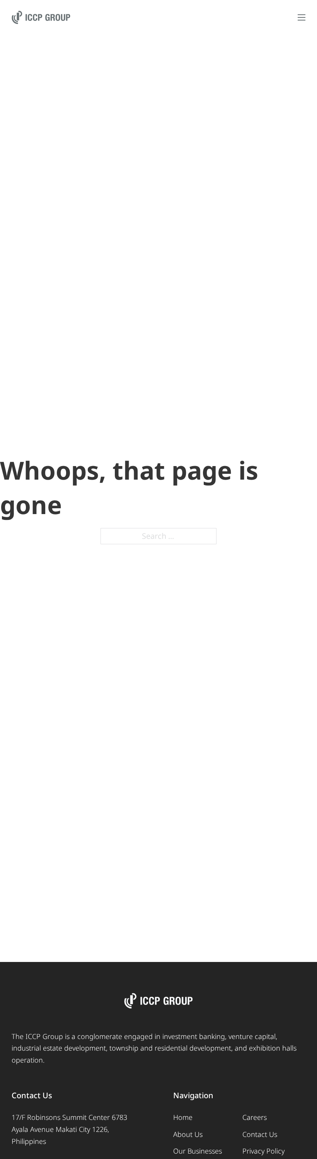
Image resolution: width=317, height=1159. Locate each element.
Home (183, 1117)
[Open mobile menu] (301, 17)
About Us (188, 1134)
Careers (254, 1117)
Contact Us (259, 1134)
